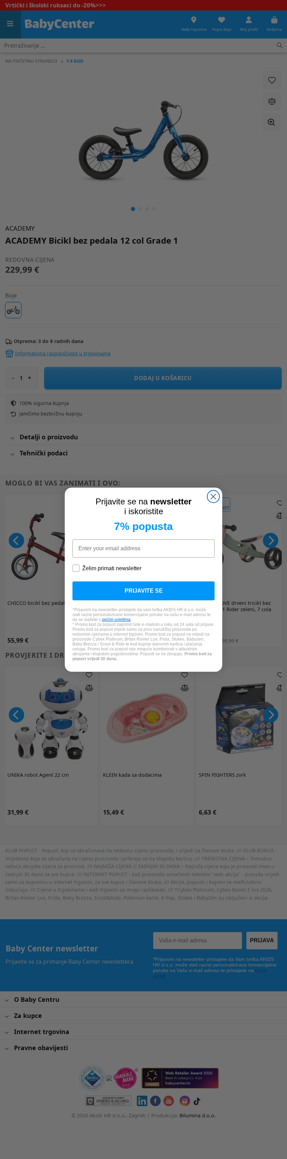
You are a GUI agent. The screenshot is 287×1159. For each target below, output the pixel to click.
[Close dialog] (213, 496)
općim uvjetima (116, 619)
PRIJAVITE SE (144, 591)
